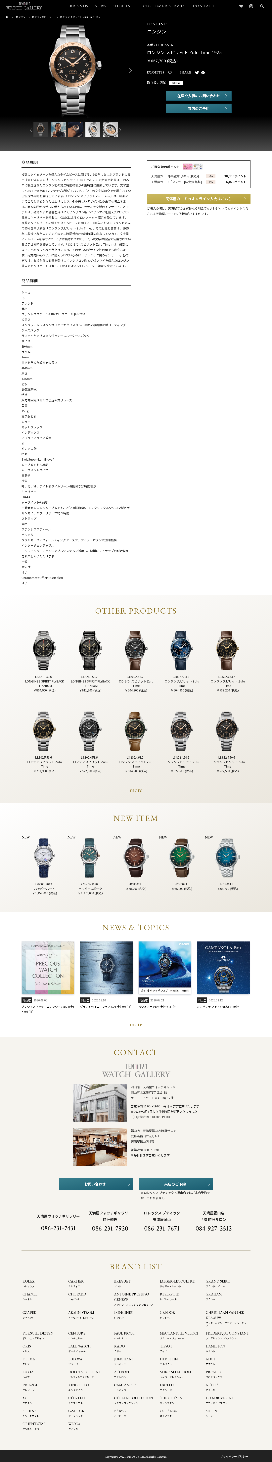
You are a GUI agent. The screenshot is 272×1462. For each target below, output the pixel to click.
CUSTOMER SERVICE (165, 6)
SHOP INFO (125, 6)
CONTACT (204, 6)
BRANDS (79, 6)
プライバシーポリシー (234, 1456)
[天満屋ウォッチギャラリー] (24, 6)
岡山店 (176, 83)
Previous (19, 71)
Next (132, 71)
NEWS (100, 6)
